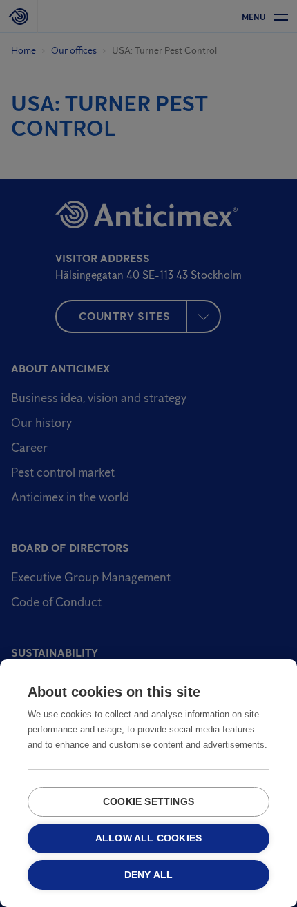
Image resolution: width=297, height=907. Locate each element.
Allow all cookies (148, 838)
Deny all (148, 875)
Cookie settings (148, 802)
